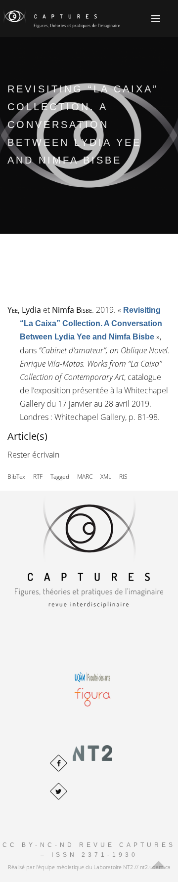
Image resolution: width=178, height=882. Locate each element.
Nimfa (72, 309)
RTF (38, 476)
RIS (123, 476)
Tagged (59, 476)
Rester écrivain (33, 454)
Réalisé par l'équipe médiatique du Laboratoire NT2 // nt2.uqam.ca (89, 867)
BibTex (16, 476)
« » (91, 323)
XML (105, 476)
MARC (84, 476)
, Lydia (24, 309)
